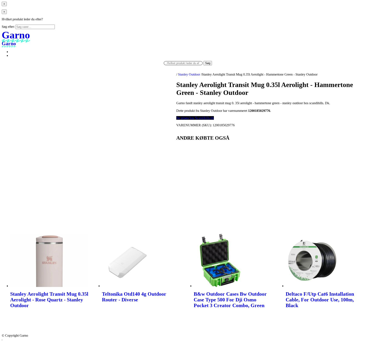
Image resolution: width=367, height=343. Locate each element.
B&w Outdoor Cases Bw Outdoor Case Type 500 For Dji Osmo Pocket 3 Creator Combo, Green (230, 299)
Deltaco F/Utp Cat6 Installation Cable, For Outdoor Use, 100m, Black (320, 299)
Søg (207, 63)
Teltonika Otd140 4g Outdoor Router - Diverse (134, 296)
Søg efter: (8, 26)
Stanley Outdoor (189, 74)
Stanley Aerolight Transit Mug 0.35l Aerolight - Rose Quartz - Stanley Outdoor (49, 299)
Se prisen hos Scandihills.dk (195, 118)
